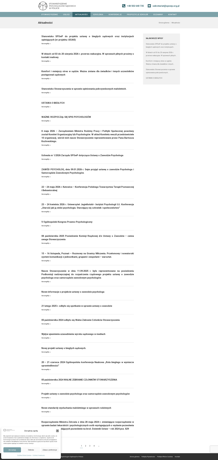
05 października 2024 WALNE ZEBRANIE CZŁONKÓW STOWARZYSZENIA (79, 379)
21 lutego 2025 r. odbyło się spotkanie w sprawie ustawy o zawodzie (76, 306)
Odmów (31, 450)
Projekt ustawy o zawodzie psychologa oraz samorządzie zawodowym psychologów (85, 393)
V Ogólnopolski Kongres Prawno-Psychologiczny (66, 222)
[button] (57, 431)
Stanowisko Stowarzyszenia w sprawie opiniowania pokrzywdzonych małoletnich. (83, 88)
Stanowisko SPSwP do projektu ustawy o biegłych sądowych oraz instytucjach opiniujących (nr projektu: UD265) (161, 46)
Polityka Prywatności (39, 455)
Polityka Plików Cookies (24, 455)
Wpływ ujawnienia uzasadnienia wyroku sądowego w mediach (73, 334)
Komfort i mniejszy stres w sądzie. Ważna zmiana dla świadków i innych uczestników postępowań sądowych (159, 63)
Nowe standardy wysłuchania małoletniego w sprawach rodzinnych (76, 408)
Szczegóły (45, 43)
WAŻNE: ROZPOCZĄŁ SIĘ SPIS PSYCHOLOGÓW (66, 117)
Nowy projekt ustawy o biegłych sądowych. (63, 348)
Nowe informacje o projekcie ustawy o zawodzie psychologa (72, 291)
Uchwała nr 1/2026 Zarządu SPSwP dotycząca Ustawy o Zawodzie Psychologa (82, 155)
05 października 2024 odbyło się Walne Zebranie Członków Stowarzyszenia (80, 320)
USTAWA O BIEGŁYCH (52, 103)
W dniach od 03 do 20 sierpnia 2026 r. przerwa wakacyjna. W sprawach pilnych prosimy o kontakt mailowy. (161, 54)
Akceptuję (12, 450)
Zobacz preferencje (50, 450)
